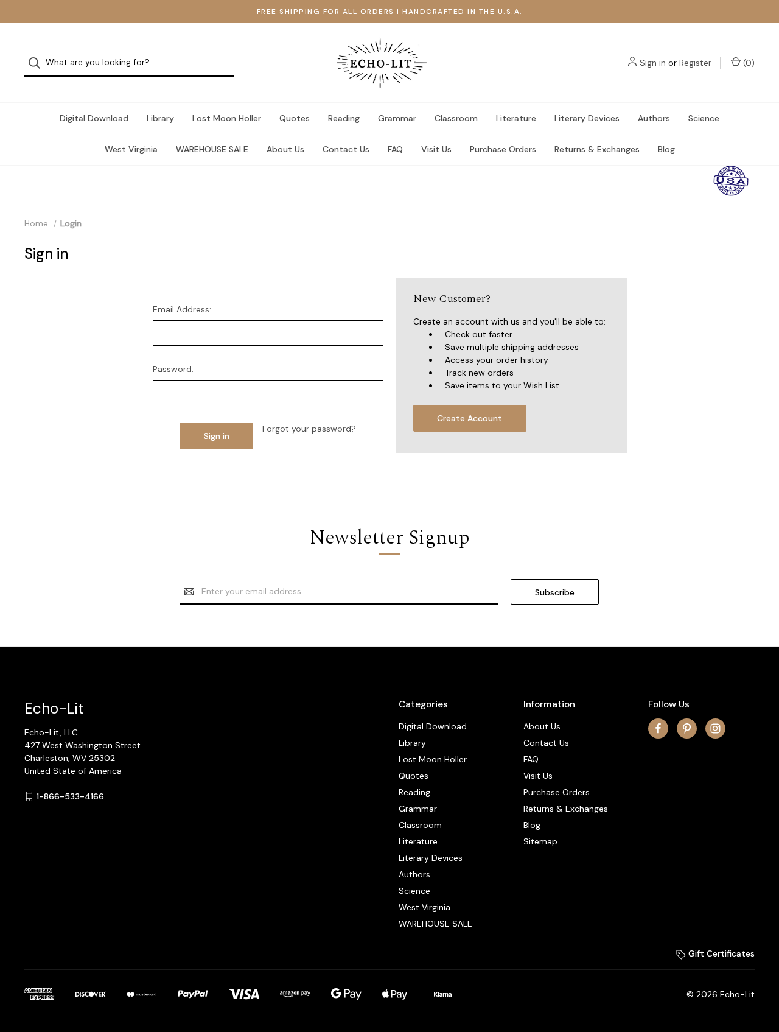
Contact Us (346, 149)
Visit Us (436, 149)
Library (160, 118)
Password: (173, 368)
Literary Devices (587, 118)
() (748, 62)
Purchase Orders (503, 149)
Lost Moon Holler (226, 118)
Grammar (397, 118)
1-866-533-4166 (70, 796)
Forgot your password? (309, 428)
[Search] (38, 63)
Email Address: (182, 309)
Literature (516, 118)
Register (695, 62)
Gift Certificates (720, 953)
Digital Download (94, 118)
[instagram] (715, 728)
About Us (285, 149)
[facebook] (658, 728)
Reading (344, 118)
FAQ (395, 149)
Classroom (456, 118)
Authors (654, 118)
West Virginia (131, 149)
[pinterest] (687, 728)
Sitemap (540, 841)
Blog (666, 149)
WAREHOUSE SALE (212, 149)
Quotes (294, 118)
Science (703, 118)
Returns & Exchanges (597, 149)
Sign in (653, 62)
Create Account (469, 418)
